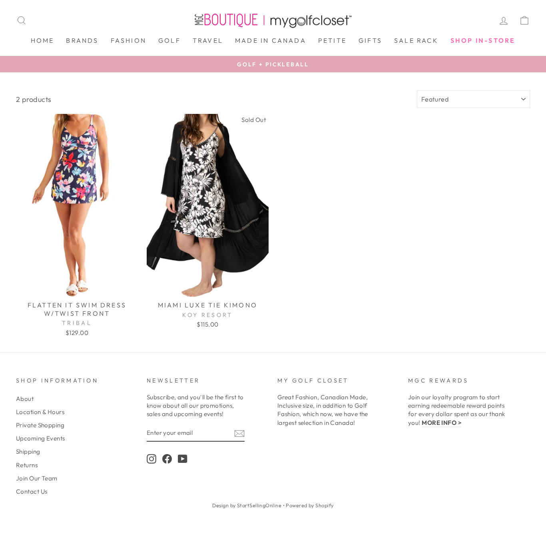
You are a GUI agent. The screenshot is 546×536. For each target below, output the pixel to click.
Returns (27, 465)
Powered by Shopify (309, 505)
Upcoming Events (40, 438)
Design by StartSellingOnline (247, 505)
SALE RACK (416, 40)
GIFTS (370, 40)
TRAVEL (208, 40)
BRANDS (82, 40)
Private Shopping (40, 425)
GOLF (169, 40)
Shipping (28, 451)
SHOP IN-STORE (483, 40)
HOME (42, 40)
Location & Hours (40, 412)
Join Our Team (37, 478)
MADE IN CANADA (270, 40)
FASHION (128, 40)
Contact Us (32, 491)
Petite (332, 40)
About (25, 398)
